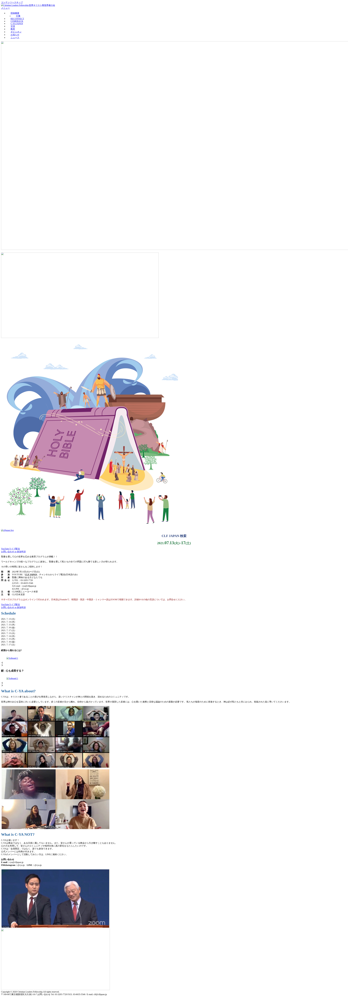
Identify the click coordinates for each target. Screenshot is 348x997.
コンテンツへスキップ (12, 2)
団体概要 (15, 13)
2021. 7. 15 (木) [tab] (8, 624)
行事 (18, 16)
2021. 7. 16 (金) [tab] (8, 627)
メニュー (5, 8)
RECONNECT (17, 19)
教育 (13, 29)
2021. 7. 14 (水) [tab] (8, 622)
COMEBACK (17, 21)
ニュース (15, 37)
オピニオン (16, 32)
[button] (174, 663)
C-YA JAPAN (17, 23)
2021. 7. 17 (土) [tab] (8, 630)
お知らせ (15, 35)
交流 (13, 26)
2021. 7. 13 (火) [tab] (8, 619)
